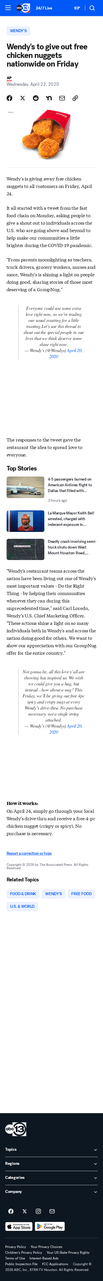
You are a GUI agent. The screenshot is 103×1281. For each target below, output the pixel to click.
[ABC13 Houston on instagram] (38, 1211)
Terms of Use (15, 1258)
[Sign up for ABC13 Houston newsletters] (52, 1211)
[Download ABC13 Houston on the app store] (19, 1226)
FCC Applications (55, 1264)
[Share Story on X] (22, 98)
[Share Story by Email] (62, 98)
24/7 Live (44, 8)
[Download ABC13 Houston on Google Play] (50, 1226)
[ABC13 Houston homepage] (23, 8)
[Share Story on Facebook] (9, 98)
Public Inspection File (21, 1264)
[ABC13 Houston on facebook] (11, 1211)
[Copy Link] (75, 98)
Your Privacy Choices (46, 1247)
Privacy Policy (15, 1247)
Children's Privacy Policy (23, 1252)
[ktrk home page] (15, 1129)
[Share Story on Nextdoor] (49, 98)
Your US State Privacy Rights (68, 1252)
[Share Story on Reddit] (36, 98)
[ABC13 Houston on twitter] (24, 1211)
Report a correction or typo (29, 853)
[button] (8, 7)
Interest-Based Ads (44, 1258)
